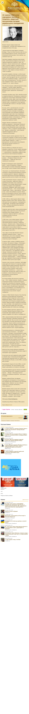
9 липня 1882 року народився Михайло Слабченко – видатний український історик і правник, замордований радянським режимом (16, 446)
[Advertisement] (14, 621)
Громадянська (7, 508)
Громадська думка (8, 523)
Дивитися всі (25, 499)
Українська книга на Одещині (11, 511)
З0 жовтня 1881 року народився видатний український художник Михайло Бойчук (14, 440)
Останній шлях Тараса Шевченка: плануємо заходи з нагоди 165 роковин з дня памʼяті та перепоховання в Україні (16, 534)
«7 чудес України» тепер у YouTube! (12, 539)
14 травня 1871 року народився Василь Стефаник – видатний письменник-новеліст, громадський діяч (16, 434)
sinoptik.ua (7, 495)
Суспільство (13, 441)
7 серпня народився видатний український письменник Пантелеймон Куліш (14, 452)
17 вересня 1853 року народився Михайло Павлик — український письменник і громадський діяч (16, 429)
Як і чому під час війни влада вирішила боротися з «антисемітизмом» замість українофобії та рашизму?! (16, 527)
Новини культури (8, 453)
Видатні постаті (9, 404)
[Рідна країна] (14, 6)
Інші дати (25, 413)
